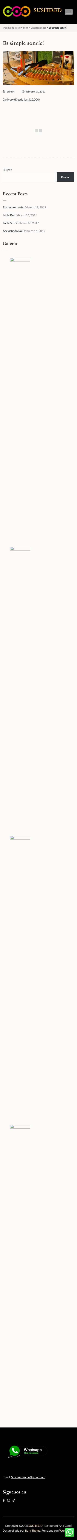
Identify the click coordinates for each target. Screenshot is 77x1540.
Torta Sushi (10, 223)
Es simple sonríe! (13, 207)
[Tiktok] (14, 1500)
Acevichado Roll (13, 231)
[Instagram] (8, 1500)
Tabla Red (9, 215)
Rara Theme (32, 1530)
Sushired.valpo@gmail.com (28, 1477)
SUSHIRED (48, 10)
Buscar (7, 169)
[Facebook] (4, 1500)
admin (10, 91)
